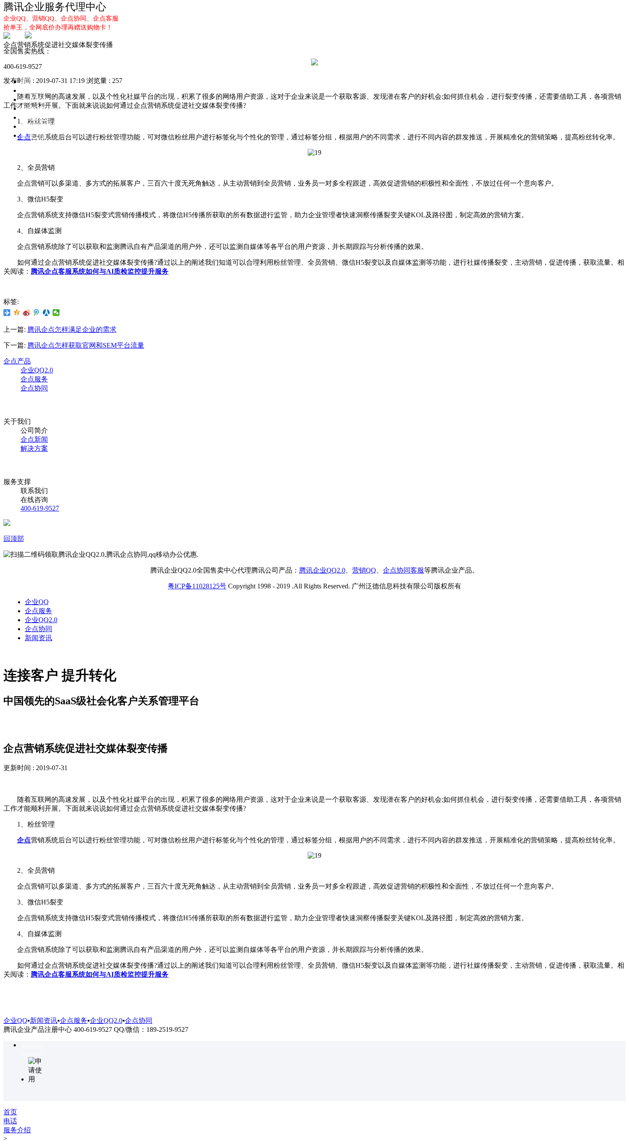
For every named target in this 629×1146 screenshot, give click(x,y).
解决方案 (34, 135)
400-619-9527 (40, 508)
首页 (27, 81)
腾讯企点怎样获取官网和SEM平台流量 (85, 345)
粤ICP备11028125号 (197, 586)
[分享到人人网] (46, 312)
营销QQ (364, 570)
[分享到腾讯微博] (36, 312)
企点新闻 (34, 439)
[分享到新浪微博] (26, 312)
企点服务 (34, 99)
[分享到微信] (56, 312)
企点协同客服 (403, 570)
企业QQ (33, 90)
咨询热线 (33, 1045)
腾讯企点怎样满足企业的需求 (71, 329)
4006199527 (31, 1053)
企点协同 (34, 117)
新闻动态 (34, 126)
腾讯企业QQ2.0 (322, 570)
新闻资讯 (38, 637)
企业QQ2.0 (37, 108)
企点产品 (17, 361)
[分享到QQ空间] (17, 312)
